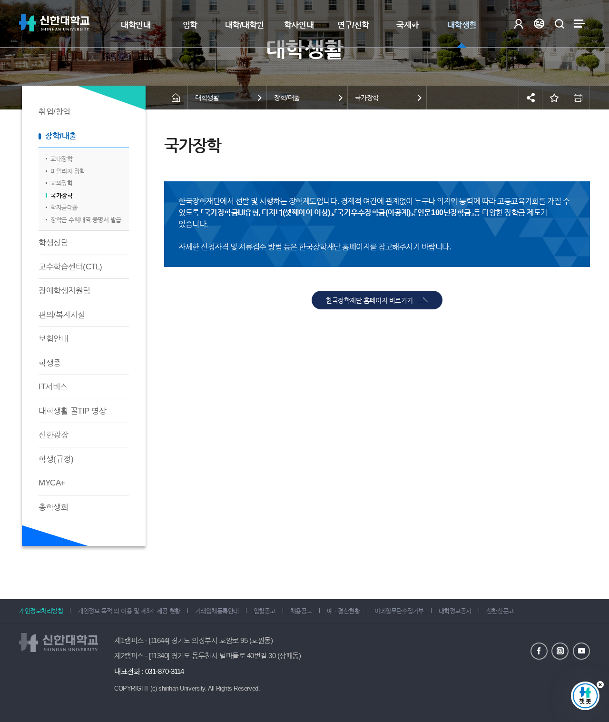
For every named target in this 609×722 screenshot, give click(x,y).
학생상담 (53, 242)
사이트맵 (580, 23)
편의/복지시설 (62, 314)
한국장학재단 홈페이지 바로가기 (369, 300)
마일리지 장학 (67, 171)
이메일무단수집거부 (399, 610)
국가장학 (61, 195)
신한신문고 (500, 610)
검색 (559, 23)
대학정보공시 (455, 610)
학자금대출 (64, 207)
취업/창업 (54, 111)
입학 (190, 25)
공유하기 (530, 97)
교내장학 (61, 158)
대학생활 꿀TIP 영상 (72, 410)
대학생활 (462, 25)
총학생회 (53, 507)
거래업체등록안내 (217, 610)
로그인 (518, 23)
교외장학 (61, 183)
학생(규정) (56, 459)
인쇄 (578, 97)
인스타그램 (560, 651)
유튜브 (581, 651)
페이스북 (539, 651)
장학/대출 (61, 135)
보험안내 (53, 338)
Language (539, 23)
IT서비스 (53, 386)
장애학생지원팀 (64, 290)
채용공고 (301, 610)
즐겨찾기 (554, 97)
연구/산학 (353, 25)
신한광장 (53, 434)
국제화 (407, 25)
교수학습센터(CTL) (70, 266)
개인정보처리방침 (41, 610)
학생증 (50, 362)
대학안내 (135, 25)
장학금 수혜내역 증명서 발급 (85, 219)
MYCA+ (52, 482)
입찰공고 (264, 610)
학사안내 (299, 25)
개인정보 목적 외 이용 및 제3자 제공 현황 (129, 610)
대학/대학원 (244, 25)
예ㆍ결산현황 (343, 610)
